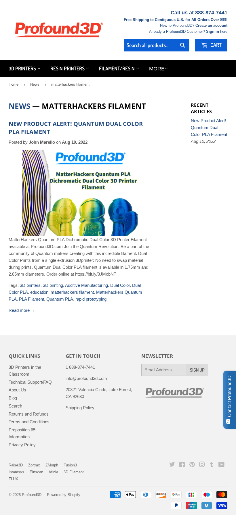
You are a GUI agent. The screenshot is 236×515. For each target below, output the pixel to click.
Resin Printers (68, 68)
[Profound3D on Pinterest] (192, 465)
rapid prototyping (90, 299)
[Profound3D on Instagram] (202, 465)
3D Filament (74, 472)
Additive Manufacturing (86, 285)
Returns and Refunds (29, 414)
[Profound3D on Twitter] (172, 465)
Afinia (53, 472)
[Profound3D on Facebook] (182, 465)
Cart (215, 45)
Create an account (211, 25)
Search (15, 405)
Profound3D (31, 495)
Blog (13, 397)
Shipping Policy (80, 407)
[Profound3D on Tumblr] (211, 465)
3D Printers (23, 68)
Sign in (212, 31)
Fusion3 (70, 465)
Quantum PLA (59, 299)
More (157, 69)
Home (13, 84)
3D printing (53, 285)
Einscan (36, 472)
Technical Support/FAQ (30, 382)
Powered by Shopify (63, 495)
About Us (17, 389)
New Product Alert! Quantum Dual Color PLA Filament (209, 127)
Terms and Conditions (29, 421)
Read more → (22, 310)
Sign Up (197, 370)
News (34, 84)
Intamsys (16, 472)
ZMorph (51, 465)
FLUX (13, 479)
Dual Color (120, 285)
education (39, 292)
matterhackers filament (72, 292)
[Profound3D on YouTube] (221, 465)
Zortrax (34, 465)
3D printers (30, 285)
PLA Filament (31, 299)
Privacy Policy (22, 444)
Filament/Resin (117, 68)
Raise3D (16, 465)
